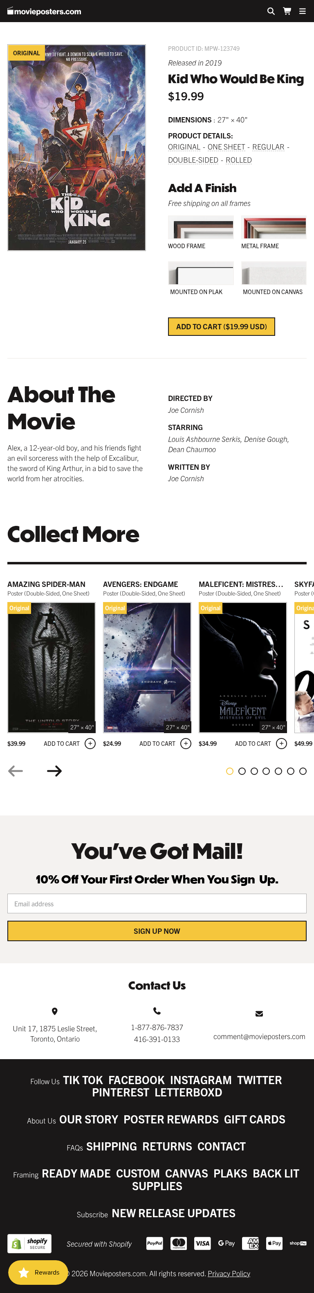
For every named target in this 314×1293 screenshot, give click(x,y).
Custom (138, 1172)
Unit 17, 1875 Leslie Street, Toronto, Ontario (55, 1033)
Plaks (230, 1172)
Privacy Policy (229, 1273)
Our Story (88, 1118)
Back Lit (276, 1172)
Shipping (111, 1145)
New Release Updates (174, 1212)
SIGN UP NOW (157, 930)
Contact (221, 1145)
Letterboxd (188, 1091)
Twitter (259, 1079)
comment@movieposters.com (259, 1036)
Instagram (201, 1079)
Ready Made (76, 1172)
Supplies (157, 1185)
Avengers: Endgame (140, 584)
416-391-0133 (157, 1039)
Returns (167, 1145)
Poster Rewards (171, 1118)
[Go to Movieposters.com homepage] (44, 11)
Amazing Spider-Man (46, 584)
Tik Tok (83, 1079)
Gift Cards (254, 1118)
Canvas (186, 1172)
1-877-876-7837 (157, 1027)
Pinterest (120, 1091)
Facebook (136, 1079)
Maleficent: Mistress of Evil (253, 584)
